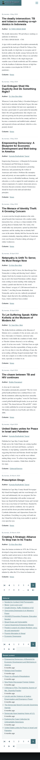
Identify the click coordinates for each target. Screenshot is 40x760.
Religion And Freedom (13, 671)
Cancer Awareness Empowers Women (19, 625)
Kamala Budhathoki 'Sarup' (19, 156)
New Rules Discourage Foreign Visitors (19, 682)
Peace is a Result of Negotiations (17, 676)
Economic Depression (12, 636)
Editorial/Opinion (16, 469)
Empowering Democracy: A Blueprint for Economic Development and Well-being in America (20, 662)
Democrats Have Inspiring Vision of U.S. (19, 713)
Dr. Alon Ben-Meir (15, 96)
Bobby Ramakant (15, 382)
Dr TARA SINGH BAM (17, 29)
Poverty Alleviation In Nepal (14, 633)
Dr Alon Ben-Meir (15, 265)
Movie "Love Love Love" (13, 605)
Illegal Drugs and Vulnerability (15, 622)
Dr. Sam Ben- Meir (16, 325)
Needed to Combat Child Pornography (18, 602)
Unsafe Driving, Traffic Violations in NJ (19, 608)
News (12, 75)
